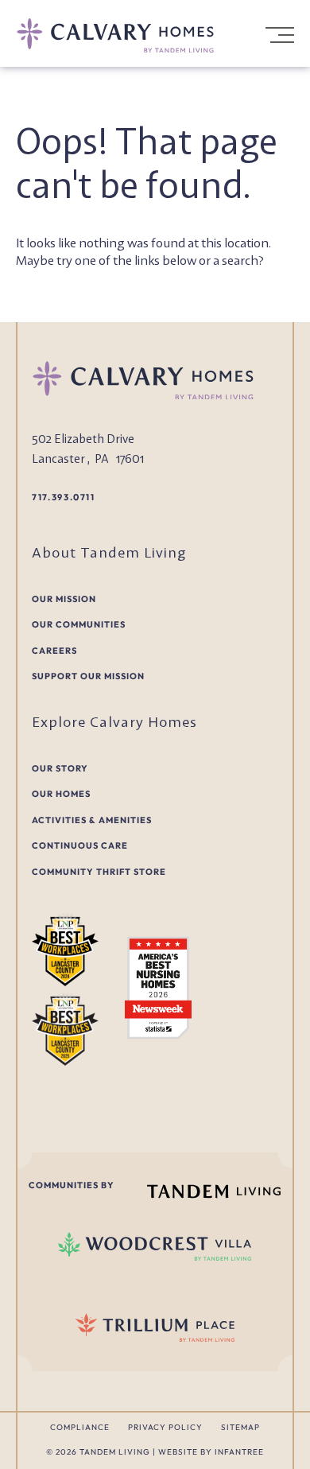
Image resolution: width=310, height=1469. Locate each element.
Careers (54, 650)
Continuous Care (80, 845)
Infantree (239, 1452)
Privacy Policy (165, 1427)
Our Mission (64, 598)
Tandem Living (116, 1452)
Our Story (60, 768)
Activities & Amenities (92, 820)
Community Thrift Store (99, 871)
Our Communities (79, 624)
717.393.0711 (63, 497)
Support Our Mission (88, 676)
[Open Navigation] (278, 35)
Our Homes (61, 793)
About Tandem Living (109, 552)
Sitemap (240, 1427)
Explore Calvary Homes (114, 721)
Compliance (80, 1427)
